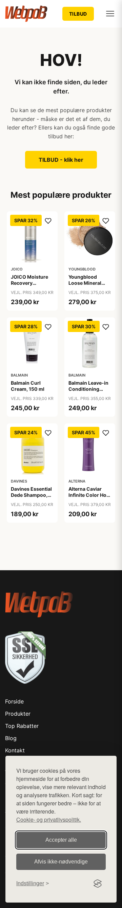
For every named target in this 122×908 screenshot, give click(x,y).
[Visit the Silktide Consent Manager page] (97, 883)
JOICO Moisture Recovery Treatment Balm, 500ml (29, 286)
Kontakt (15, 750)
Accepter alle (61, 840)
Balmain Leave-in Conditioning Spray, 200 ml (88, 389)
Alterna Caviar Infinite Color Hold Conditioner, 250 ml (89, 498)
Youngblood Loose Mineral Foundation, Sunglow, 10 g (84, 286)
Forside (14, 701)
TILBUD (78, 14)
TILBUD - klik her (61, 159)
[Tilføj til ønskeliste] (48, 221)
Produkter (17, 713)
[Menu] (110, 13)
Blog (11, 738)
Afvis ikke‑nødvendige (61, 862)
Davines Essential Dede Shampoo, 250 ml (31, 495)
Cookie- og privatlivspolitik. (48, 819)
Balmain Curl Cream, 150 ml (27, 386)
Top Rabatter (22, 725)
